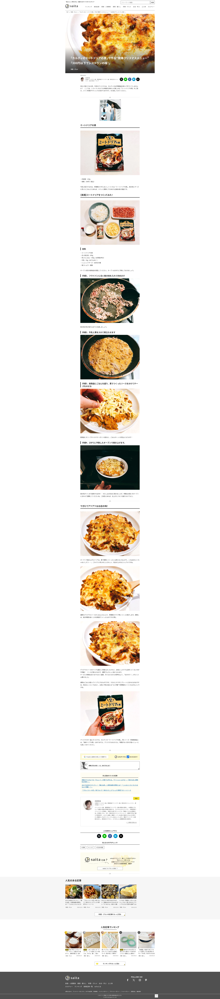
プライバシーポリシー (115, 991)
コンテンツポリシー (103, 991)
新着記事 (96, 6)
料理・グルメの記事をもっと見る (110, 914)
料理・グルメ (127, 6)
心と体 (144, 6)
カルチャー (151, 6)
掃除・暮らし (117, 6)
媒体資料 (139, 991)
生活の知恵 (100, 847)
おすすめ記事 (89, 991)
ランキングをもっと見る (111, 964)
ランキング (88, 6)
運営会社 (133, 991)
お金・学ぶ (136, 6)
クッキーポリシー (125, 991)
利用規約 (95, 991)
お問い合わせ (68, 991)
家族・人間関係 (106, 6)
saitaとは (97, 986)
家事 (83, 847)
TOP (67, 12)
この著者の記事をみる (132, 822)
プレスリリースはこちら (78, 991)
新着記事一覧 (88, 986)
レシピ (91, 847)
